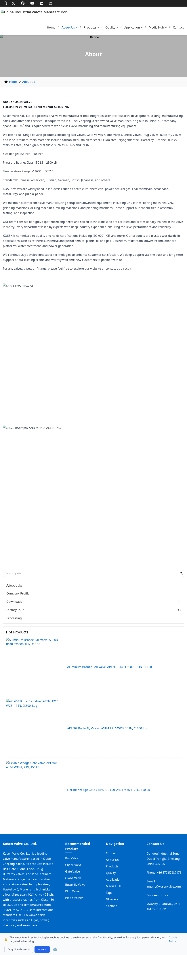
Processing (14, 618)
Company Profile (17, 593)
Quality (110, 27)
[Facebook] (22, 3)
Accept (42, 949)
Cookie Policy (173, 939)
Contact (178, 27)
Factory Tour (15, 610)
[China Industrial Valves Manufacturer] (34, 16)
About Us (68, 27)
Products (90, 27)
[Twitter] (13, 3)
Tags (109, 893)
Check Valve (73, 865)
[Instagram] (50, 3)
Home (51, 27)
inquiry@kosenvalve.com (163, 886)
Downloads (14, 602)
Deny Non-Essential (18, 949)
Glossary (112, 899)
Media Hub (156, 27)
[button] (77, 27)
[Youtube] (32, 3)
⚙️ (55, 949)
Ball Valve (71, 858)
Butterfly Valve (75, 885)
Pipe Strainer (74, 898)
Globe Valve (73, 878)
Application (132, 27)
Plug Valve (72, 891)
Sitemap (111, 906)
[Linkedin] (41, 3)
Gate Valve (72, 871)
